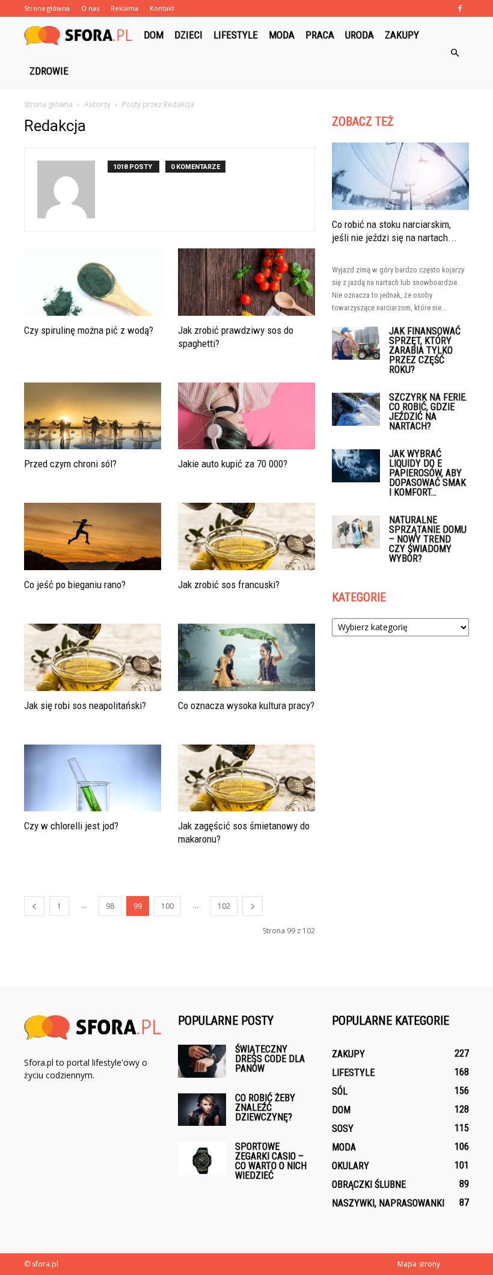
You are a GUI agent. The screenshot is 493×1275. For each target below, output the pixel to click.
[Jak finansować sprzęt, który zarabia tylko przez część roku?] (356, 343)
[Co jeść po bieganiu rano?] (92, 536)
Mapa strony (418, 1264)
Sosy (343, 1128)
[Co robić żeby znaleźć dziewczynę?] (202, 1109)
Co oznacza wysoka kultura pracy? (246, 705)
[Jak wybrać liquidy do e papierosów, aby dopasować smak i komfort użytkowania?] (356, 465)
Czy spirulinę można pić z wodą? (88, 330)
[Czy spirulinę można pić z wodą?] (92, 282)
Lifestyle (235, 35)
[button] (454, 52)
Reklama (124, 8)
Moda (282, 35)
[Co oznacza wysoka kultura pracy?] (246, 657)
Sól (340, 1091)
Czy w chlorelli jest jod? (71, 826)
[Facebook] (460, 8)
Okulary (350, 1166)
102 (224, 906)
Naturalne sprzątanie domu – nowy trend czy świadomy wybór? (428, 539)
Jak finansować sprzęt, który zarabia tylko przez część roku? (425, 350)
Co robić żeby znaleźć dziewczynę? (265, 1107)
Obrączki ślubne (369, 1184)
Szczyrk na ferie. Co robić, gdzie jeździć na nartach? (428, 412)
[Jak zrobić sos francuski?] (246, 536)
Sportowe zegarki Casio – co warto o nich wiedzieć (271, 1161)
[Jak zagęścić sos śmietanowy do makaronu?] (246, 778)
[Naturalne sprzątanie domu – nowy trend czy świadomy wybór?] (356, 531)
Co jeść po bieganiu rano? (75, 585)
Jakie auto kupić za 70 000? (232, 464)
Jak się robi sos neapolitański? (85, 705)
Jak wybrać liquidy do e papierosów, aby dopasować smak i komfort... (427, 473)
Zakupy (402, 35)
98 (110, 906)
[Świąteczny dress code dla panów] (202, 1061)
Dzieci (188, 35)
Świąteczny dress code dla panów (270, 1058)
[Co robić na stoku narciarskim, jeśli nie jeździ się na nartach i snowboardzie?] (400, 176)
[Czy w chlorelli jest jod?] (92, 778)
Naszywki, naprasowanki (388, 1203)
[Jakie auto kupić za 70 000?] (246, 416)
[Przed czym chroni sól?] (92, 416)
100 (167, 906)
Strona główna (47, 8)
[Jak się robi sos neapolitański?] (92, 657)
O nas (90, 8)
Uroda (359, 35)
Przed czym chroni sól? (70, 464)
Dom (154, 35)
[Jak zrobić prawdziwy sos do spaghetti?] (246, 282)
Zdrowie (49, 71)
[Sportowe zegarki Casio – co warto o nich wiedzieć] (202, 1158)
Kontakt (162, 8)
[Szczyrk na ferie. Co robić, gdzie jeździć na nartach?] (356, 409)
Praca (319, 35)
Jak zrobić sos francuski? (229, 585)
